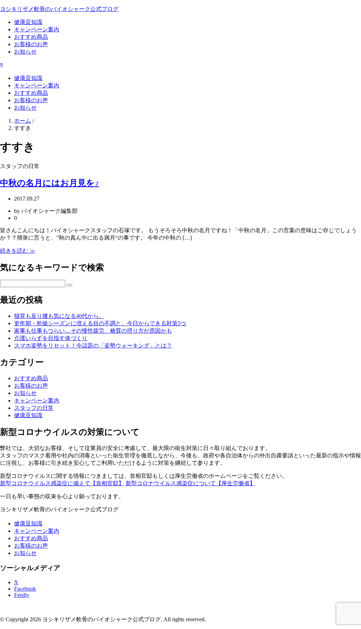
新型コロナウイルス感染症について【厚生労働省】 (190, 483)
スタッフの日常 (34, 408)
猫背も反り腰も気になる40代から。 (59, 316)
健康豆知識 (28, 22)
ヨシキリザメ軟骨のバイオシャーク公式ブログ (59, 9)
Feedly (21, 595)
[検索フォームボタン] (69, 285)
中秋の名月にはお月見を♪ (49, 182)
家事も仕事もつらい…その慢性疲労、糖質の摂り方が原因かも (93, 331)
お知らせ (25, 52)
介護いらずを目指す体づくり (50, 338)
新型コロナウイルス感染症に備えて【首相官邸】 (62, 483)
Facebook (25, 589)
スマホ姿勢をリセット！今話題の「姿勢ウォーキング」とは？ (93, 346)
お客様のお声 (31, 44)
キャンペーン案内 (36, 29)
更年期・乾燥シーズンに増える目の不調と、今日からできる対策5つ (100, 323)
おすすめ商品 (31, 37)
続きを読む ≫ (17, 251)
